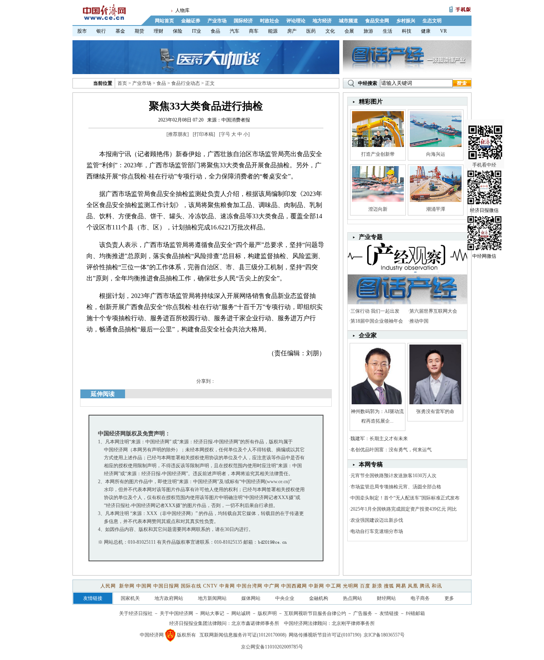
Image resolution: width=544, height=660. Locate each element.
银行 (101, 31)
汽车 (234, 31)
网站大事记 (212, 613)
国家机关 (130, 598)
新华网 (127, 586)
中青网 (227, 586)
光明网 (350, 586)
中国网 (144, 586)
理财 (158, 31)
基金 (120, 31)
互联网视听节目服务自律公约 (315, 613)
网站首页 (164, 21)
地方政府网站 (169, 598)
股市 (82, 31)
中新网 (316, 586)
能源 (273, 31)
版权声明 (267, 613)
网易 (401, 586)
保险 (177, 31)
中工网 (333, 586)
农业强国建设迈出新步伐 (376, 520)
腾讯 (425, 586)
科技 (406, 31)
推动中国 (419, 321)
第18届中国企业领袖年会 (376, 321)
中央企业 (284, 598)
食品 (215, 31)
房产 (292, 31)
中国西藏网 (294, 586)
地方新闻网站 (212, 598)
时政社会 (269, 21)
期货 (139, 31)
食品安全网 (377, 21)
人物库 (182, 10)
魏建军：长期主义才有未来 (379, 438)
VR (443, 31)
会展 (349, 31)
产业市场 (217, 21)
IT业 (196, 31)
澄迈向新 (377, 209)
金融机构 (318, 598)
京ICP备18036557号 (384, 635)
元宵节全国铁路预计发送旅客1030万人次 (393, 475)
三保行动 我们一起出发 (374, 311)
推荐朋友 (177, 134)
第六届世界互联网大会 (433, 311)
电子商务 (420, 598)
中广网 (272, 586)
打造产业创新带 (378, 154)
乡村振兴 (405, 21)
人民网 (108, 586)
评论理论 (295, 21)
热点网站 (352, 598)
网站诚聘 (240, 613)
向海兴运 (435, 154)
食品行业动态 (185, 83)
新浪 (377, 586)
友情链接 (389, 613)
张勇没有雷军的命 (435, 411)
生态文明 (432, 21)
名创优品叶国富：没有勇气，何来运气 (391, 449)
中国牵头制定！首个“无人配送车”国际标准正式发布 (405, 498)
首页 (122, 83)
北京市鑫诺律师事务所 (255, 623)
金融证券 (190, 21)
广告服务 (362, 613)
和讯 (437, 586)
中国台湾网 (249, 586)
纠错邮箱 (415, 613)
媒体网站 (250, 598)
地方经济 (322, 21)
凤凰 (413, 586)
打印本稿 (203, 134)
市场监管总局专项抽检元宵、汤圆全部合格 (395, 487)
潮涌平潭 (435, 209)
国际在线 (191, 586)
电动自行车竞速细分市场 (376, 531)
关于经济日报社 (136, 613)
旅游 (368, 31)
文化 (330, 31)
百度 (365, 586)
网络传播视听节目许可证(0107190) (325, 635)
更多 (449, 598)
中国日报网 (166, 586)
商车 (253, 31)
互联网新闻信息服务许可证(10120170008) (243, 635)
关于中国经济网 (176, 613)
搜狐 (389, 586)
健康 (426, 31)
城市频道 (348, 21)
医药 (311, 31)
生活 (387, 31)
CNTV (210, 586)
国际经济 (243, 21)
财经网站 (386, 598)
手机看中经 (484, 165)
